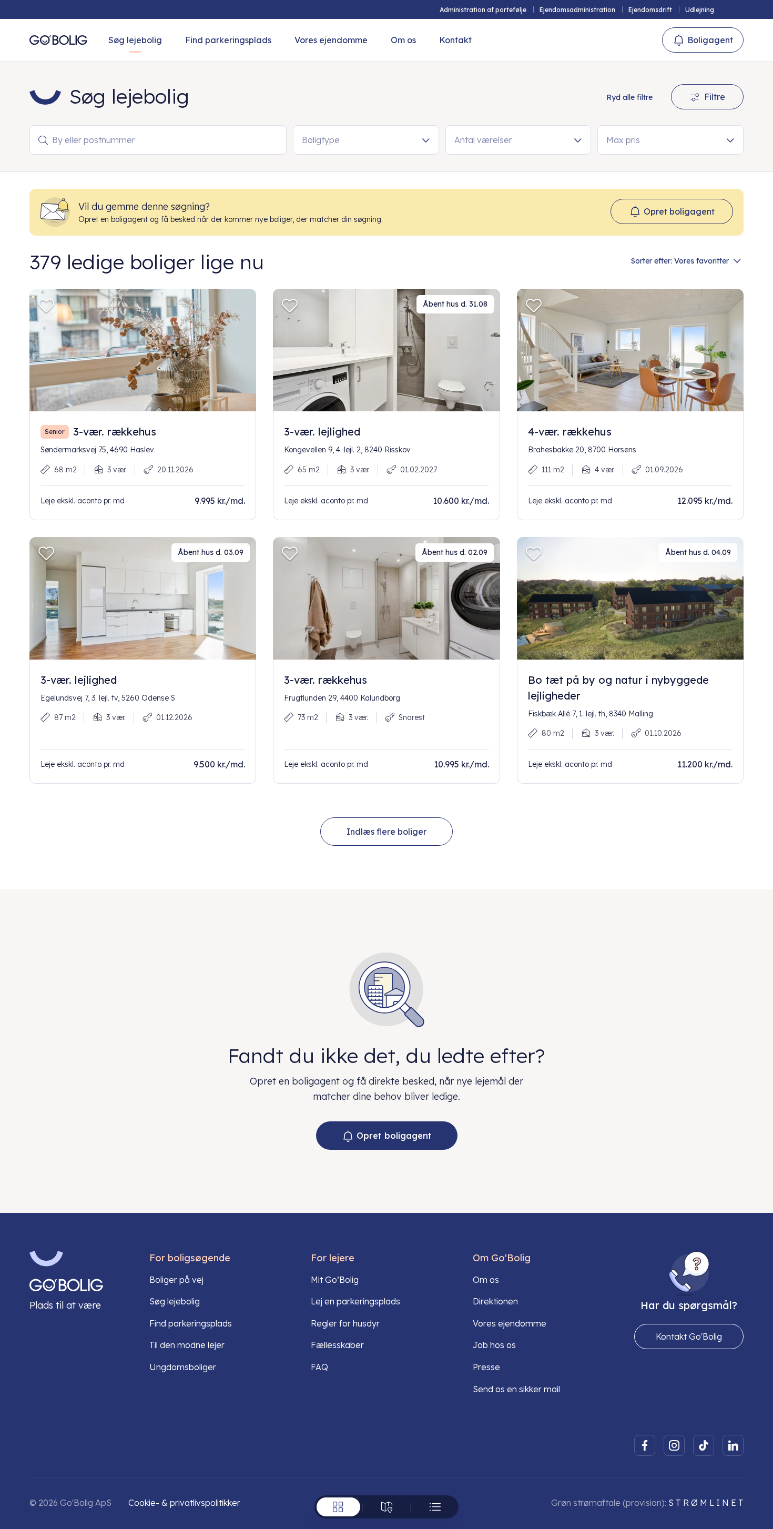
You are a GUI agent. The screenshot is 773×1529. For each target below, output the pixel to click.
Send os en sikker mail (516, 1389)
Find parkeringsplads (228, 40)
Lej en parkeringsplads (355, 1301)
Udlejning (699, 10)
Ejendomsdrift (650, 10)
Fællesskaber (337, 1345)
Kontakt (455, 40)
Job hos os (494, 1345)
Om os (403, 40)
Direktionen (495, 1301)
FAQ (319, 1367)
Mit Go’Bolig (335, 1279)
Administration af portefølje (483, 10)
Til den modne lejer (187, 1345)
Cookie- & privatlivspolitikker (184, 1502)
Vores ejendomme (331, 40)
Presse (486, 1367)
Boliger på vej (176, 1279)
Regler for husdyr (345, 1323)
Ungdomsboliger (182, 1367)
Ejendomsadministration (577, 10)
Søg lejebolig (135, 40)
